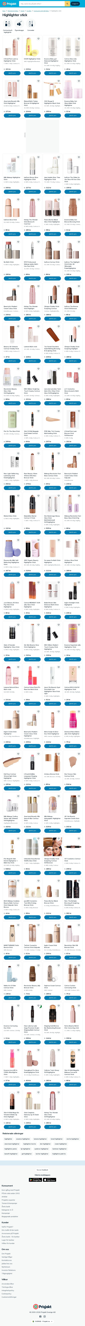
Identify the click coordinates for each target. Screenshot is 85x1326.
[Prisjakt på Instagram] (44, 1316)
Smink (22, 11)
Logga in (75, 4)
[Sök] (67, 3)
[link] (12, 56)
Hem (3, 11)
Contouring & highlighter (41, 11)
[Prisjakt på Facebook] (40, 1316)
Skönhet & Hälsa (13, 11)
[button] (18, 38)
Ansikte (29, 11)
